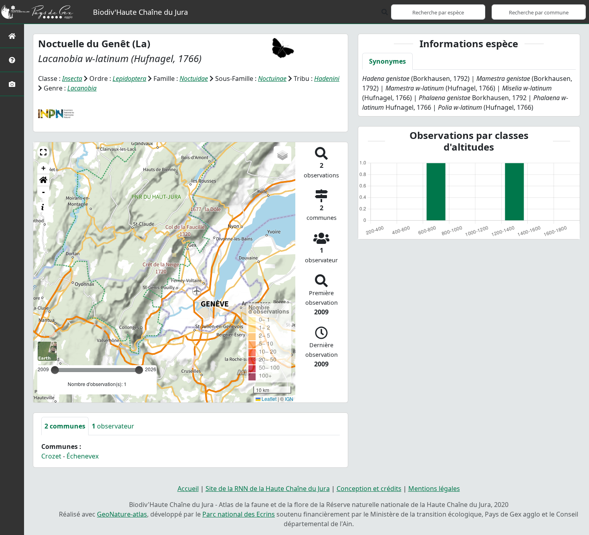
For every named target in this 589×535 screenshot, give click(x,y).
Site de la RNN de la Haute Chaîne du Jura (268, 488)
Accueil (188, 488)
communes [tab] (64, 426)
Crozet (51, 456)
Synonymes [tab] (387, 61)
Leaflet (268, 398)
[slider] (139, 370)
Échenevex (83, 456)
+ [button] (43, 168)
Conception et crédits (369, 488)
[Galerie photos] (12, 84)
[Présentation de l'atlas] (12, 60)
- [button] (43, 192)
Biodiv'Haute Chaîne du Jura (140, 12)
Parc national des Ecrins (238, 514)
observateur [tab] (113, 426)
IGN (289, 398)
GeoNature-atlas (122, 514)
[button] (43, 152)
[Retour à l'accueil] (12, 36)
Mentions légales (434, 488)
